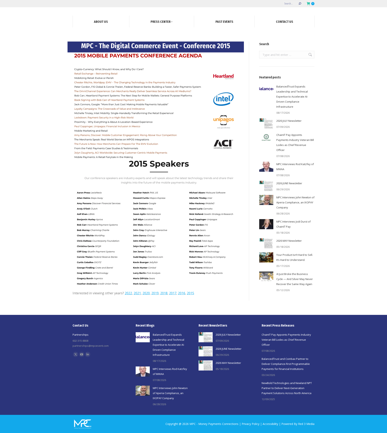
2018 (163, 293)
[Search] (300, 3)
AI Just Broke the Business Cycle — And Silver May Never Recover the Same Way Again (294, 279)
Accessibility (270, 424)
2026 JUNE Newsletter (289, 183)
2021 (137, 293)
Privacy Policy (250, 424)
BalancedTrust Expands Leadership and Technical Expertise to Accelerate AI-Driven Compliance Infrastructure (292, 96)
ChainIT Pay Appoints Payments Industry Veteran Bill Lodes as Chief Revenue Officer (295, 142)
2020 (146, 293)
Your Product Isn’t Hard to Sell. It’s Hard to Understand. (294, 257)
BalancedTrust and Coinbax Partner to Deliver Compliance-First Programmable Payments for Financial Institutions (286, 364)
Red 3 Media (306, 424)
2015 (190, 293)
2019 (155, 293)
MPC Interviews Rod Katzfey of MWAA (295, 166)
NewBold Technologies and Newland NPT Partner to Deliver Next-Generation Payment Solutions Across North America (287, 388)
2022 (128, 293)
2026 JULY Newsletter (289, 121)
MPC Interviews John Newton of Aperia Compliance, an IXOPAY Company (295, 202)
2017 (172, 293)
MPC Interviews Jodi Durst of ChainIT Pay (293, 224)
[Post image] (266, 89)
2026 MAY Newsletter (289, 241)
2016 (181, 293)
